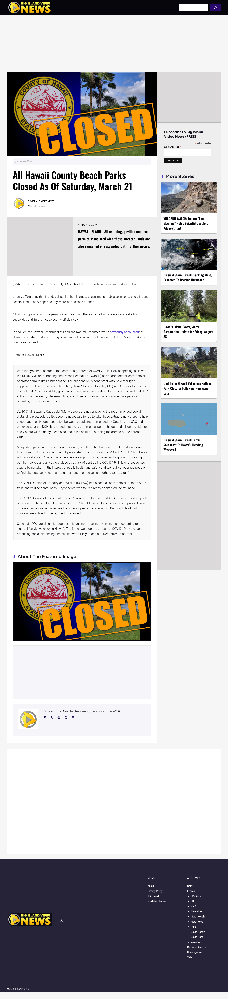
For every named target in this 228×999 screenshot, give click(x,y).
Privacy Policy (155, 891)
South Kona (197, 936)
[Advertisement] (114, 43)
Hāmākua (196, 896)
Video (190, 957)
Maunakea (196, 911)
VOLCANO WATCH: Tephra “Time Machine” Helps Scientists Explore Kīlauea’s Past (185, 223)
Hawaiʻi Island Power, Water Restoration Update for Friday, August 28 (188, 331)
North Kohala (198, 916)
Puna (193, 926)
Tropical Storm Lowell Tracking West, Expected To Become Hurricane (187, 277)
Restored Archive (196, 947)
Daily (189, 885)
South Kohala (198, 931)
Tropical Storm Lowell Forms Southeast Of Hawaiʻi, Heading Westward (183, 444)
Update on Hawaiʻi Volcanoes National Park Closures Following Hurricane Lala (187, 388)
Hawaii (191, 891)
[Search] (215, 7)
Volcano (195, 942)
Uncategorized (195, 952)
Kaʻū (193, 906)
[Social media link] (44, 717)
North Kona (197, 921)
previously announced (124, 332)
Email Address (172, 146)
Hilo (193, 901)
